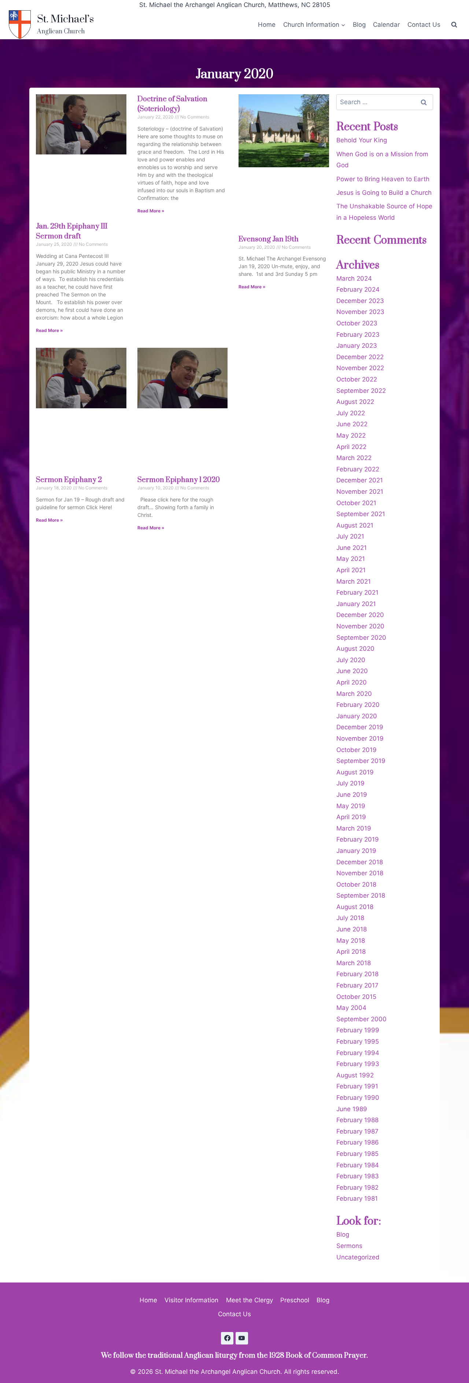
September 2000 (361, 1019)
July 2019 (350, 783)
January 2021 (356, 603)
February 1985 (357, 1153)
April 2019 (351, 817)
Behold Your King (361, 140)
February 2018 (357, 974)
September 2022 (361, 390)
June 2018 (351, 929)
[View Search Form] (454, 24)
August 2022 (355, 401)
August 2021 (354, 525)
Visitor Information (191, 1300)
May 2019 (350, 806)
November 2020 (360, 626)
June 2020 (352, 671)
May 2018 (350, 940)
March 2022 (354, 457)
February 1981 (357, 1198)
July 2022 (350, 413)
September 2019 (360, 761)
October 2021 (356, 503)
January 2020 (356, 716)
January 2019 (356, 850)
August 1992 (355, 1075)
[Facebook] (227, 1338)
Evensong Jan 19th (269, 239)
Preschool (294, 1300)
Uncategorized (358, 1257)
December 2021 (359, 480)
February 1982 (357, 1187)
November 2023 (360, 311)
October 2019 (356, 749)
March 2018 (353, 963)
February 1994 (357, 1053)
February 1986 (357, 1142)
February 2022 (357, 469)
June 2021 (351, 547)
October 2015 (356, 996)
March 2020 (354, 693)
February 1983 (357, 1176)
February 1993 (357, 1064)
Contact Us (423, 24)
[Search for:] (384, 102)
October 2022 (356, 379)
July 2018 (350, 918)
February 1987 (357, 1131)
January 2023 (356, 345)
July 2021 (350, 536)
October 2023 (356, 323)
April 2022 (351, 446)
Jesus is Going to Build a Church (384, 192)
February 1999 (357, 1030)
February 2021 (357, 592)
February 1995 (357, 1041)
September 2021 (360, 514)
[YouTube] (242, 1338)
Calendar (386, 24)
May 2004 (351, 1007)
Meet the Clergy (249, 1300)
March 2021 (353, 581)
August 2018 (354, 907)
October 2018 (356, 884)
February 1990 (357, 1097)
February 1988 (357, 1120)
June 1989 (351, 1109)
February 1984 (357, 1165)
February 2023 (358, 334)
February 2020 (358, 704)
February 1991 (357, 1086)
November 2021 (359, 491)
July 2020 (350, 660)
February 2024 (358, 289)
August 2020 (355, 648)
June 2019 (351, 794)
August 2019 (355, 772)
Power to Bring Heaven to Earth (382, 179)
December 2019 (359, 727)
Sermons (349, 1245)
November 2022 (360, 368)
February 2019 (357, 839)
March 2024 (354, 278)
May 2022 (351, 435)
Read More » (49, 330)
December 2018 (359, 862)
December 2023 (360, 300)
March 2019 (353, 828)
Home (267, 24)
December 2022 (360, 357)
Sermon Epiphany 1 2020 (178, 480)
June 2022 (352, 424)
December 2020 (360, 614)
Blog (359, 24)
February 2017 (357, 985)
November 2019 (360, 738)
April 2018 (351, 951)
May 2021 (350, 558)
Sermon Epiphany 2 (69, 480)
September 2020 (361, 637)
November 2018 (359, 873)
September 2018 (360, 895)
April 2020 (351, 682)
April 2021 (351, 570)
